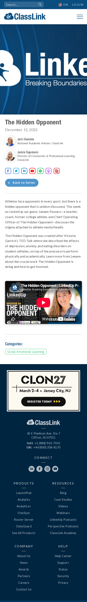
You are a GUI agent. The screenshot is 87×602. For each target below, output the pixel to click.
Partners (24, 576)
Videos (63, 506)
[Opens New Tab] (49, 171)
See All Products (23, 533)
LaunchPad (24, 493)
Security (63, 576)
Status (63, 569)
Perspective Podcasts (63, 526)
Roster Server (24, 519)
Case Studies (63, 499)
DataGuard (24, 526)
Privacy (63, 582)
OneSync (24, 513)
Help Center (63, 556)
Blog (63, 493)
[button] (77, 592)
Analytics (24, 499)
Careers (24, 582)
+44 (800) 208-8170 (46, 447)
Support (63, 562)
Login (78, 4)
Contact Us (24, 589)
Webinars (63, 513)
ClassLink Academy (63, 533)
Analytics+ (24, 506)
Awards (24, 569)
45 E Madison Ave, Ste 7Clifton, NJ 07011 (43, 435)
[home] (25, 16)
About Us (23, 556)
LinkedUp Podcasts (63, 519)
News (24, 562)
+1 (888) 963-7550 (47, 443)
